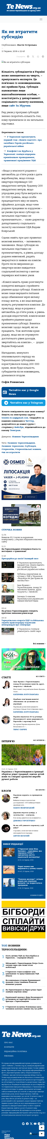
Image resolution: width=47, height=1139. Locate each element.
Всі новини (39, 644)
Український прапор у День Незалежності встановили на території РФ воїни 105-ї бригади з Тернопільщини (24, 999)
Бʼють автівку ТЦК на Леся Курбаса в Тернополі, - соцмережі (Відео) (22, 957)
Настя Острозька (27, 45)
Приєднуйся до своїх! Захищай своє (20, 559)
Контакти (9, 1047)
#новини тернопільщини (21, 443)
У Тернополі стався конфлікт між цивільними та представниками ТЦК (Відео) (22, 974)
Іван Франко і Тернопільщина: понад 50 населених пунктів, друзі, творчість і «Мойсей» (29, 588)
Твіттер (29, 421)
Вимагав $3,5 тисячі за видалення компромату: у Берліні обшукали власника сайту (22, 539)
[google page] (23, 1124)
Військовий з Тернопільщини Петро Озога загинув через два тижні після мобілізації (24, 965)
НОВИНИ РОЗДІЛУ (37, 895)
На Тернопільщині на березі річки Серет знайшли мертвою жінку (24, 991)
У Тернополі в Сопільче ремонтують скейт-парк (29, 630)
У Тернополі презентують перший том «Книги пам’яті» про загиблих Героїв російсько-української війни (31, 566)
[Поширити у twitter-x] (33, 56)
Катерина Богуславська (26, 694)
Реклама (8, 1056)
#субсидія (30, 446)
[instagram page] (43, 1124)
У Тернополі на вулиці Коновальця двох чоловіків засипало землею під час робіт (24, 1008)
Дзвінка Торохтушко (24, 821)
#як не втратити (11, 452)
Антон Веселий (21, 836)
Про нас (8, 1042)
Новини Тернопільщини (25, 436)
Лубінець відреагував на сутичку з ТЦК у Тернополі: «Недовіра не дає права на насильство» (30, 577)
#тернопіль (8, 449)
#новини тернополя (13, 446)
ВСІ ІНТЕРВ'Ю (39, 740)
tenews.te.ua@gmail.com (15, 418)
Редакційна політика (15, 1051)
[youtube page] (35, 1124)
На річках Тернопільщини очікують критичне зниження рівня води (20, 612)
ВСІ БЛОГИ (40, 790)
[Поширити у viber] (38, 56)
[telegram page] (39, 1124)
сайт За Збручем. (20, 105)
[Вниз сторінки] (41, 1133)
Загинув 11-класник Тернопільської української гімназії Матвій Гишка (30, 598)
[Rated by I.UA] (37, 1134)
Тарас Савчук (20, 729)
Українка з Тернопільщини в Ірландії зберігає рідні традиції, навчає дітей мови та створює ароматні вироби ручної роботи (23, 775)
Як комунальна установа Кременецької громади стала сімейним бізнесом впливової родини (23, 982)
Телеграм (15, 430)
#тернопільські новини (28, 449)
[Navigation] (41, 19)
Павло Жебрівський (23, 808)
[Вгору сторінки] (41, 1127)
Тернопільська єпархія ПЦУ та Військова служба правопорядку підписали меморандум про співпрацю (23, 622)
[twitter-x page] (31, 1124)
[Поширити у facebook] (28, 56)
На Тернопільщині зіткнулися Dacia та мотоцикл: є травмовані (21, 550)
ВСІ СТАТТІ (40, 676)
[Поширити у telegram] (43, 56)
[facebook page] (27, 1124)
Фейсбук (19, 427)
